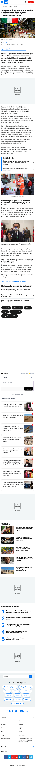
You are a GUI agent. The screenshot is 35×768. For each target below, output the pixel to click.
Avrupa (3, 721)
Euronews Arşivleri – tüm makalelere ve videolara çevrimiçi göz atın (25, 740)
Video (3, 735)
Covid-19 (6, 307)
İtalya (15, 6)
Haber (5, 6)
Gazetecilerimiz (5, 738)
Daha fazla (4, 751)
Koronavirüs (17, 307)
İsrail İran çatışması (10, 687)
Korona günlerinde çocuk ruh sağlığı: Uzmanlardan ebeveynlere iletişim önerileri (15, 290)
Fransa (7, 691)
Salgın (28, 307)
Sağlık (20, 728)
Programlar (22, 735)
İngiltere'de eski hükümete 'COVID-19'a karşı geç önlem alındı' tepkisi (14, 295)
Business (3, 724)
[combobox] (17, 676)
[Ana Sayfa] (1, 6)
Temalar (3, 717)
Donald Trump (26, 691)
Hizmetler (4, 747)
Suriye (9, 695)
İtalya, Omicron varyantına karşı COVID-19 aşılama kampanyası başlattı (15, 301)
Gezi (2, 731)
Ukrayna (18, 699)
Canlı (30, 2)
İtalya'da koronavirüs (9, 316)
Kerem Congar (6, 42)
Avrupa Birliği (17, 703)
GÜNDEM (5, 524)
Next (2, 728)
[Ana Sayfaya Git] (6, 2)
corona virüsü (16, 311)
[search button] (30, 676)
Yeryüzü (21, 724)
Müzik (26, 695)
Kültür (27, 699)
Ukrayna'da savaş (26, 687)
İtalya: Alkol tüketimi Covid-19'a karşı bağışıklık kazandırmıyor (16, 169)
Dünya (10, 6)
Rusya (17, 695)
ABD (15, 691)
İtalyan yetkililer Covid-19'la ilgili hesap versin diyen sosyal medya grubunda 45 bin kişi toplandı (16, 162)
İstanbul (8, 699)
